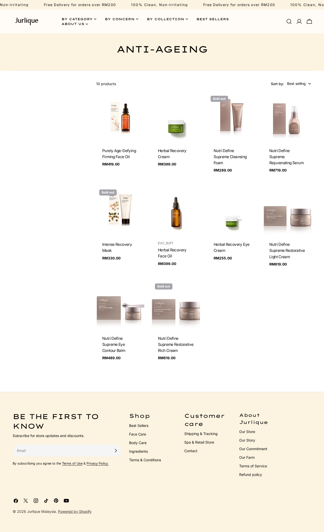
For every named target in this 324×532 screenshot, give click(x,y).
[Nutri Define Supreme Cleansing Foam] (232, 117)
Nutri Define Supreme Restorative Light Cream (287, 250)
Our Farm (247, 457)
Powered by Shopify (75, 511)
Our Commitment (253, 449)
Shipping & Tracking (201, 433)
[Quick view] (137, 104)
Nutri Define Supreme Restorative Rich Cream (175, 344)
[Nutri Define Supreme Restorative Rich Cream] (176, 304)
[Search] (289, 21)
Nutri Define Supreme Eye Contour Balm (113, 344)
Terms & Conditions (145, 460)
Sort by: (277, 83)
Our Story (247, 440)
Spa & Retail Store (199, 442)
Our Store (247, 431)
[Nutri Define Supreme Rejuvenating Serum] (287, 117)
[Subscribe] (115, 450)
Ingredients (138, 451)
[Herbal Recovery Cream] (176, 117)
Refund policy (250, 474)
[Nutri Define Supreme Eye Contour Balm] (120, 304)
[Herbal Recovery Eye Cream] (232, 210)
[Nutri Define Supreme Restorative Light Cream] (287, 210)
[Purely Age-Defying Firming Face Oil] (120, 117)
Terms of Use (72, 463)
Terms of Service (253, 466)
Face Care (137, 434)
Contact (190, 451)
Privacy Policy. (98, 463)
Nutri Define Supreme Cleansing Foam (230, 156)
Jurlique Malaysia (41, 511)
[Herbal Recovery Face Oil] (176, 210)
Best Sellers (138, 425)
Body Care (138, 443)
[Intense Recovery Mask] (120, 210)
